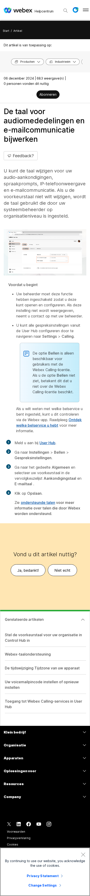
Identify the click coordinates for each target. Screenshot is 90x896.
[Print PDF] (33, 95)
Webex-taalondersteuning (28, 654)
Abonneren (48, 94)
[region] (45, 872)
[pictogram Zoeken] (65, 11)
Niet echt (62, 570)
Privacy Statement (42, 876)
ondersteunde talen (38, 502)
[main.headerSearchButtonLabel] (65, 9)
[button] (75, 10)
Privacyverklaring (18, 838)
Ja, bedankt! (28, 570)
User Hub (47, 443)
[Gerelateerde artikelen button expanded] (83, 619)
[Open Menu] (85, 10)
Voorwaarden (16, 831)
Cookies (12, 844)
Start (6, 31)
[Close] (83, 854)
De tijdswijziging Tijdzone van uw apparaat (42, 668)
